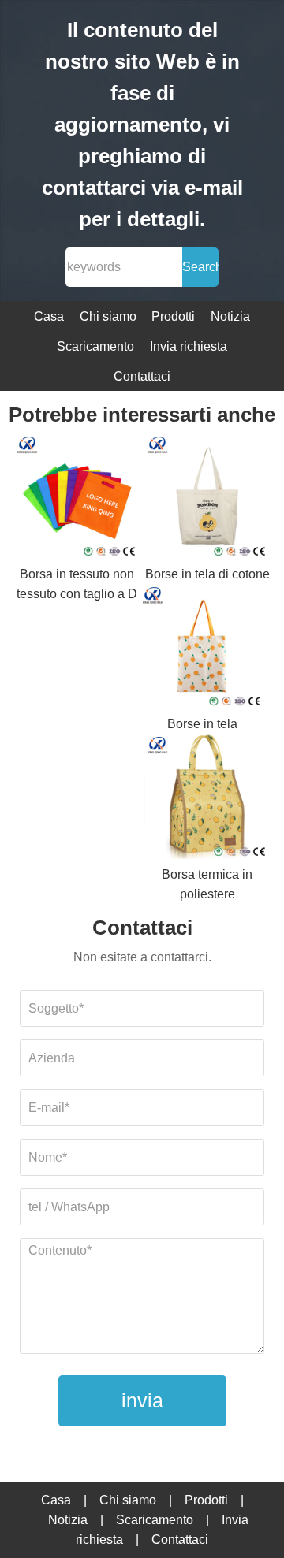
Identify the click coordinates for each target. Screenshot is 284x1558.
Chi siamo (108, 316)
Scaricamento (95, 346)
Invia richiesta (188, 346)
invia (142, 1400)
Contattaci (142, 376)
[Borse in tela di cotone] (207, 498)
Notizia (230, 316)
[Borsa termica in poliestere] (207, 799)
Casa (49, 316)
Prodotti (173, 316)
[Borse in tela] (202, 649)
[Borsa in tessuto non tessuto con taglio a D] (77, 498)
